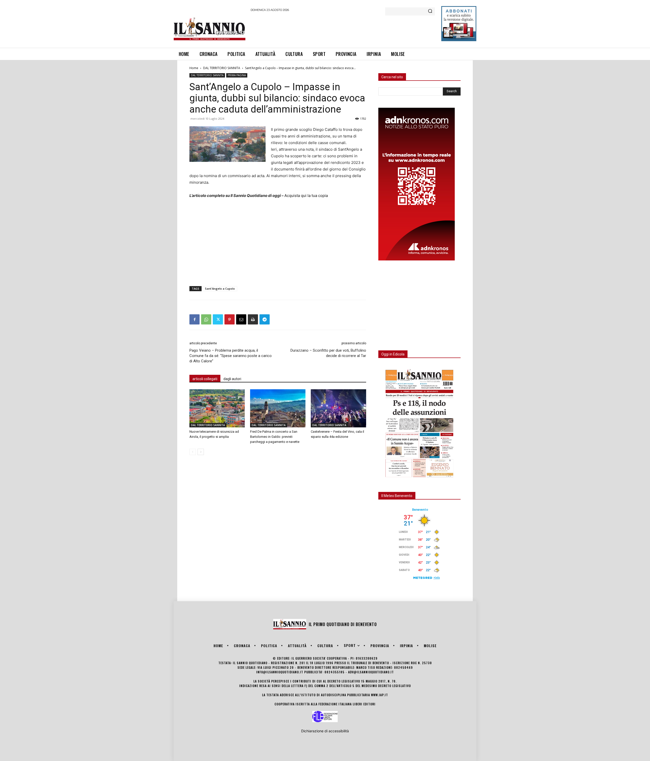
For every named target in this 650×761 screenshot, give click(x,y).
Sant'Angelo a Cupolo (220, 288)
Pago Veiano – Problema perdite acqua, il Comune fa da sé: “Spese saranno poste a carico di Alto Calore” (230, 355)
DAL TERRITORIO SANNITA (221, 68)
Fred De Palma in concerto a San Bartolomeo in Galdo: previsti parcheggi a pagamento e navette (274, 437)
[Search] (430, 11)
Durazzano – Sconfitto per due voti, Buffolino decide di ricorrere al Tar (328, 353)
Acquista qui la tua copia (306, 195)
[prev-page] (192, 452)
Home (193, 68)
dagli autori (232, 379)
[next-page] (201, 452)
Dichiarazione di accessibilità (325, 731)
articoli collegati (204, 379)
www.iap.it (379, 695)
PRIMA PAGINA (237, 75)
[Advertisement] (343, 29)
